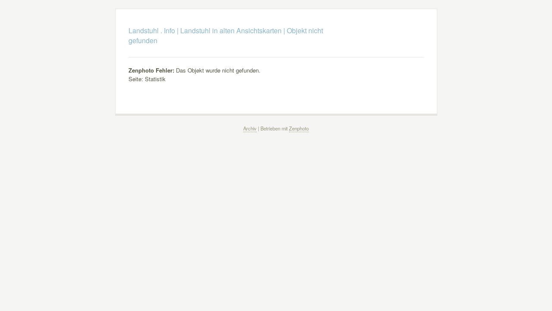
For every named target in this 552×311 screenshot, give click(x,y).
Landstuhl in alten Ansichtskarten (231, 30)
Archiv (250, 128)
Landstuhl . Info (152, 30)
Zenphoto (299, 128)
